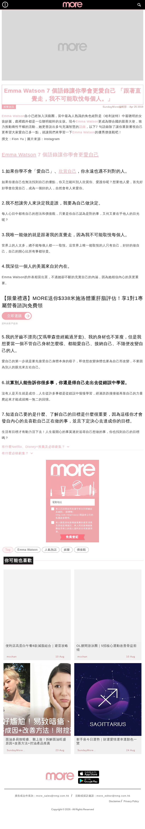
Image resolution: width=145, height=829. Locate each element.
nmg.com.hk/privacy (67, 515)
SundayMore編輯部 (115, 106)
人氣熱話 (51, 549)
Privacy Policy (131, 801)
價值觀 (81, 549)
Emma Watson (13, 116)
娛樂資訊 (9, 107)
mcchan (12, 656)
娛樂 (67, 549)
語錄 (82, 127)
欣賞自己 (67, 171)
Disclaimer (115, 801)
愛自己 (91, 154)
